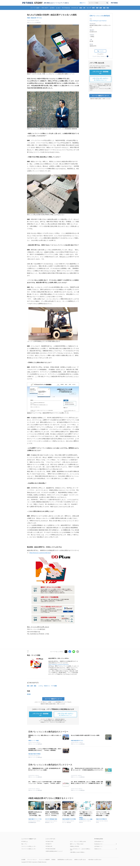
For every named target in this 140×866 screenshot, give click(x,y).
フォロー (101, 51)
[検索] (107, 3)
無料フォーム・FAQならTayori (76, 844)
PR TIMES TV (48, 844)
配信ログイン (83, 2)
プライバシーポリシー (32, 859)
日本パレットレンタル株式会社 (100, 16)
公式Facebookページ (98, 841)
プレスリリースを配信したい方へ (28, 848)
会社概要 (23, 859)
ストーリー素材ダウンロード (100, 96)
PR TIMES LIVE (49, 846)
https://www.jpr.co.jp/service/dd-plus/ (40, 552)
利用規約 (53, 859)
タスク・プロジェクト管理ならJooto (78, 841)
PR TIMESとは (24, 841)
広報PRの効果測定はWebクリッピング (54, 851)
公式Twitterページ (98, 846)
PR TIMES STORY (49, 841)
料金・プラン (24, 844)
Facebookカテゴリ (98, 844)
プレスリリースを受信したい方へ (28, 846)
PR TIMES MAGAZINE (50, 848)
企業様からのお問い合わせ (80, 859)
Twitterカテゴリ (97, 848)
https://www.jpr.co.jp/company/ (98, 20)
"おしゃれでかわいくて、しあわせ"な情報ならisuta (80, 849)
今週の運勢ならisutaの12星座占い (77, 852)
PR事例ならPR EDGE (74, 846)
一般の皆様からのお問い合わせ (94, 859)
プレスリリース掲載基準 (44, 859)
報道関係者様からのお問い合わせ (65, 859)
